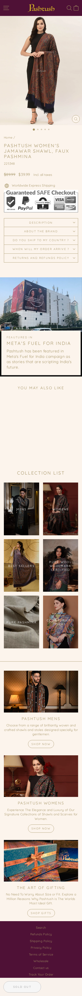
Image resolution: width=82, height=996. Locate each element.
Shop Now (41, 744)
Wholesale (40, 961)
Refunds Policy (41, 934)
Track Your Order (41, 974)
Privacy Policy (41, 947)
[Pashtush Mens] (41, 691)
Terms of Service (41, 954)
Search (41, 927)
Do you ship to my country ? (41, 240)
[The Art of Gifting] (41, 861)
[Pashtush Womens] (41, 776)
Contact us (41, 968)
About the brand (41, 231)
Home (8, 137)
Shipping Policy (41, 941)
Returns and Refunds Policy (41, 258)
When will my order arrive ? (41, 249)
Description (41, 222)
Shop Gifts (41, 913)
